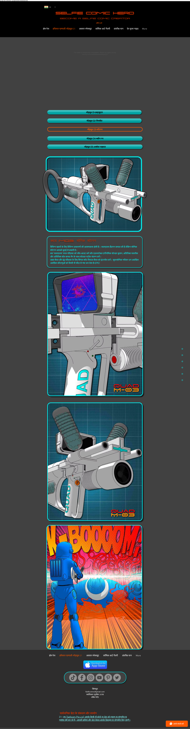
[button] (95, 129)
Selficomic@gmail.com (95, 692)
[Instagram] (90, 677)
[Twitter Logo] (117, 677)
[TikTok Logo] (73, 677)
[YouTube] (99, 677)
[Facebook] (82, 677)
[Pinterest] (108, 677)
